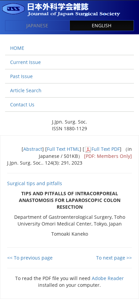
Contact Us (22, 104)
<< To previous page (30, 257)
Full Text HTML (63, 149)
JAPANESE (37, 25)
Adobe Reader (108, 278)
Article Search (25, 90)
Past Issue (21, 76)
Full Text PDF (105, 149)
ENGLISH (101, 25)
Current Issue (25, 62)
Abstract (32, 149)
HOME (17, 48)
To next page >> (114, 257)
